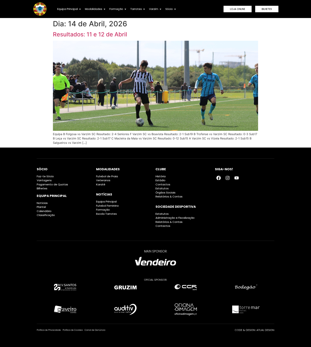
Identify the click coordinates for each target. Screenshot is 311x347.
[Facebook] (218, 178)
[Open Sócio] (175, 9)
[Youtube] (236, 178)
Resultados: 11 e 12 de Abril (90, 34)
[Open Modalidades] (104, 9)
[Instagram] (227, 178)
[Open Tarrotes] (144, 9)
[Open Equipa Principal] (80, 9)
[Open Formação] (125, 9)
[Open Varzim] (160, 9)
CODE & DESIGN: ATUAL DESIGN (254, 330)
